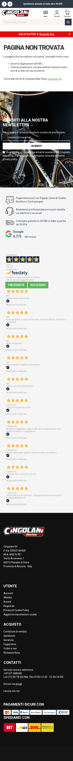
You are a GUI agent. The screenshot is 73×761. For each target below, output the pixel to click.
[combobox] (36, 22)
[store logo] (15, 13)
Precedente (16, 285)
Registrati (9, 606)
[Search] (68, 22)
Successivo (38, 285)
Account (8, 593)
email (19, 684)
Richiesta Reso (12, 652)
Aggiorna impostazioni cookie (20, 614)
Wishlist (8, 597)
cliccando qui (54, 78)
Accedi (7, 602)
